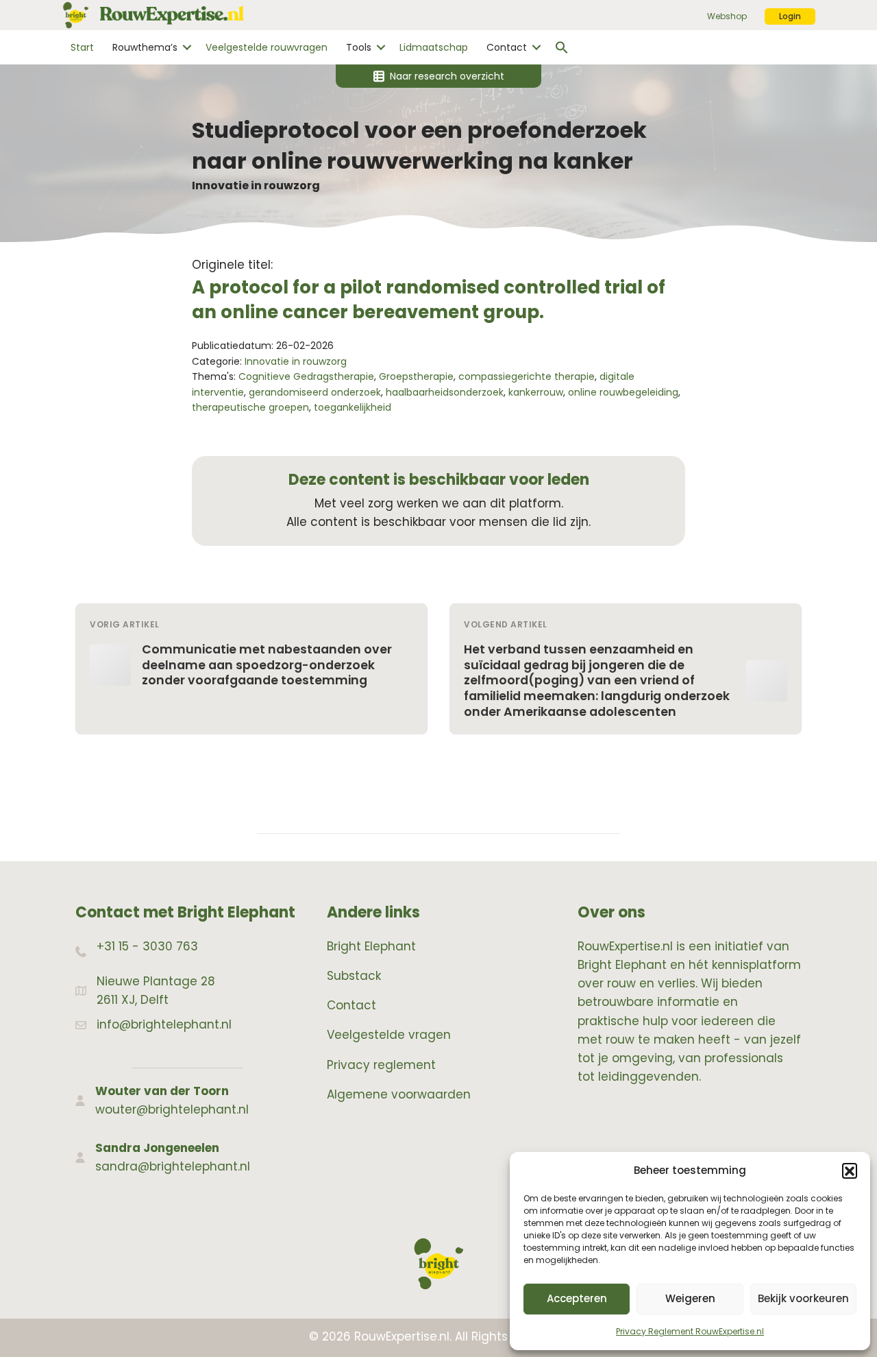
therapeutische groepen (250, 407)
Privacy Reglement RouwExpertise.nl (690, 1331)
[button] (849, 1170)
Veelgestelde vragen (389, 1034)
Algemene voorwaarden (399, 1094)
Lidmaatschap (433, 47)
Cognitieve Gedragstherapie (306, 376)
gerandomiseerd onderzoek (315, 392)
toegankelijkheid (352, 407)
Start (82, 47)
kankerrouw (535, 392)
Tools (358, 47)
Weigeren (690, 1298)
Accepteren (577, 1298)
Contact (506, 47)
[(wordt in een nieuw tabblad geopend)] (438, 1263)
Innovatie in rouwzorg (256, 185)
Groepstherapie (416, 376)
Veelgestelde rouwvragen (267, 47)
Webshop (727, 16)
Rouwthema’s (144, 47)
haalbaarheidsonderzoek (445, 392)
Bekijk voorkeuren (803, 1298)
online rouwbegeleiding (623, 392)
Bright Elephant (371, 946)
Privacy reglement (381, 1065)
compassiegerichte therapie (526, 376)
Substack (354, 976)
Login (790, 16)
